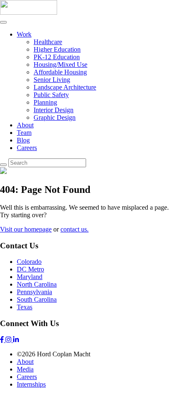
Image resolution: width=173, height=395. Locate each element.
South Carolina (37, 299)
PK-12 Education (57, 57)
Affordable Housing (60, 72)
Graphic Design (55, 117)
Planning (45, 102)
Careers (27, 147)
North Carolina (37, 284)
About (25, 125)
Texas (24, 307)
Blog (23, 140)
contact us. (74, 229)
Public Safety (51, 94)
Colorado (29, 261)
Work (24, 34)
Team (24, 132)
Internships (31, 384)
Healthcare (48, 41)
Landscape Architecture (65, 87)
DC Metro (30, 269)
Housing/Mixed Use (60, 64)
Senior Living (52, 79)
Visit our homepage (26, 229)
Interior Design (53, 109)
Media (25, 369)
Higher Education (57, 49)
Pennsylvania (34, 291)
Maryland (29, 276)
